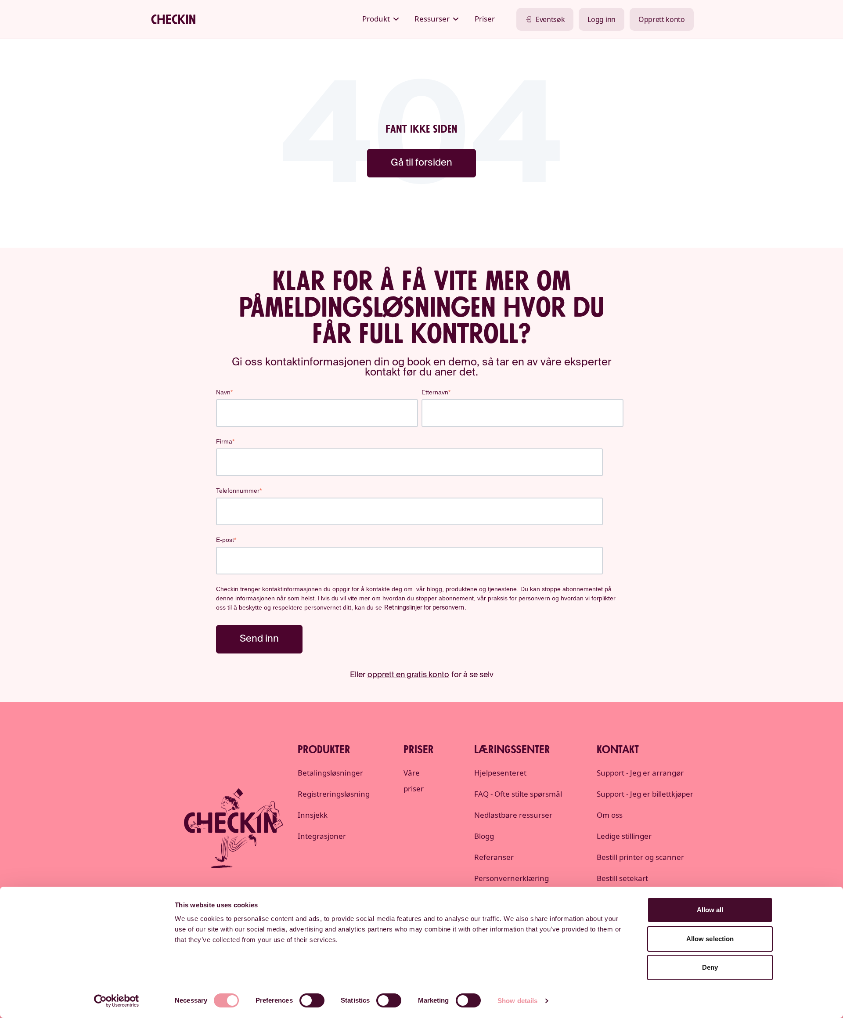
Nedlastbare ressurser (513, 815)
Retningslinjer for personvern (424, 608)
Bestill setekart (622, 878)
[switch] (311, 1000)
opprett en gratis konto (408, 675)
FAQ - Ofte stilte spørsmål (518, 794)
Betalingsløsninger (330, 773)
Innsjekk (313, 815)
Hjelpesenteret (500, 773)
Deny (710, 967)
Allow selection (710, 938)
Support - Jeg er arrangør (640, 773)
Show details (517, 1000)
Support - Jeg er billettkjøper (645, 794)
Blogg (484, 836)
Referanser (494, 857)
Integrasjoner (322, 836)
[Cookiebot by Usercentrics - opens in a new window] (116, 1000)
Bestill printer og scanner (640, 857)
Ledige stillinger (624, 836)
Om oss (610, 815)
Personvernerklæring (511, 878)
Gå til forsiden (421, 163)
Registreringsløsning (334, 794)
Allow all (710, 909)
